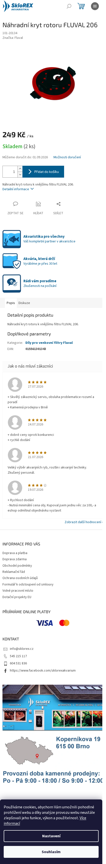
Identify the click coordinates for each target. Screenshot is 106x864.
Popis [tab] (11, 303)
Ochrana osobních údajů (20, 578)
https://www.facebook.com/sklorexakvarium (43, 670)
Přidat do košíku (46, 171)
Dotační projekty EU (16, 597)
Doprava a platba (14, 553)
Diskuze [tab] (24, 303)
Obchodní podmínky (17, 565)
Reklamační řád (13, 571)
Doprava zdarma (14, 559)
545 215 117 (18, 656)
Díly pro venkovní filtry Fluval (49, 342)
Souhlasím (51, 852)
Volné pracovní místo (17, 590)
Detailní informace (15, 189)
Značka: (12, 37)
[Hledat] (69, 6)
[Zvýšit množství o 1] (20, 169)
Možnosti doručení (67, 157)
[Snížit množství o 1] (20, 174)
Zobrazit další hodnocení (83, 522)
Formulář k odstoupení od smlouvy (27, 584)
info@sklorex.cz (22, 648)
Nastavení (51, 836)
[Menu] (95, 6)
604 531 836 (18, 663)
